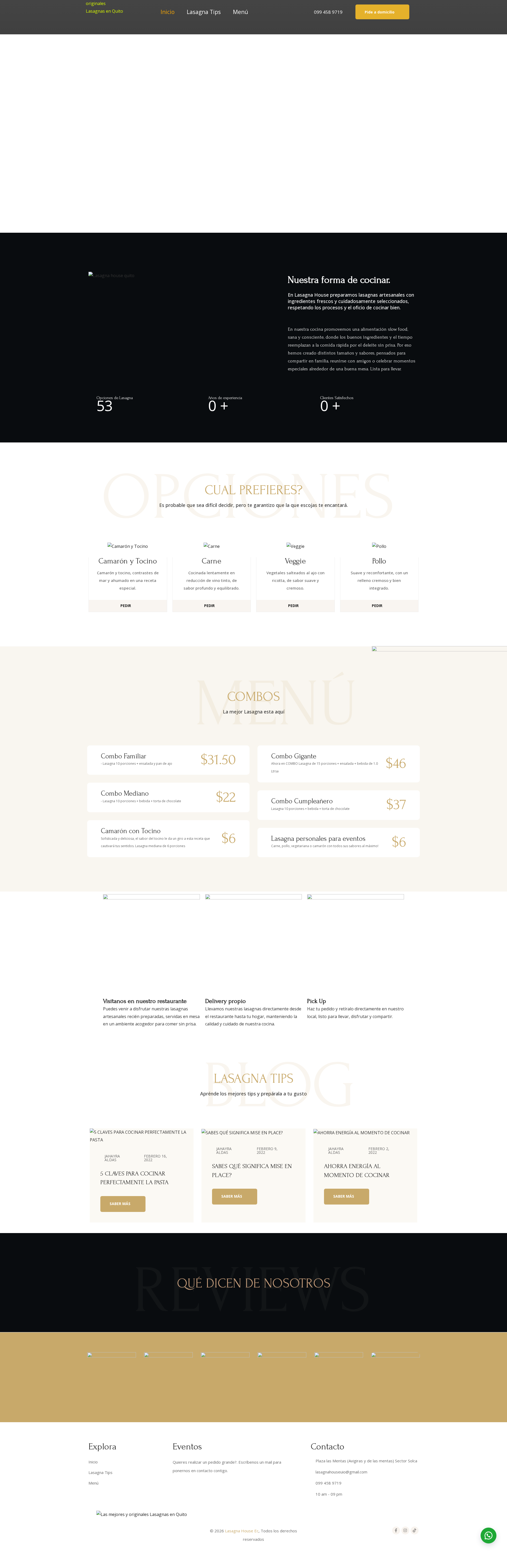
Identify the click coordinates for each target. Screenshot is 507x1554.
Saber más (121, 1203)
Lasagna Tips (204, 12)
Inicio (168, 12)
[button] (382, 11)
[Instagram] (405, 1530)
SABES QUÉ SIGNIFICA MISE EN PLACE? (252, 1171)
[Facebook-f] (396, 1530)
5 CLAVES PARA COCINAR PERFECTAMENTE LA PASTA (134, 1178)
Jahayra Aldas (112, 1158)
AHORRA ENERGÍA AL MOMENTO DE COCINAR (356, 1171)
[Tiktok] (415, 1530)
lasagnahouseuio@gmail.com (341, 1471)
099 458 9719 (328, 12)
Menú (240, 12)
